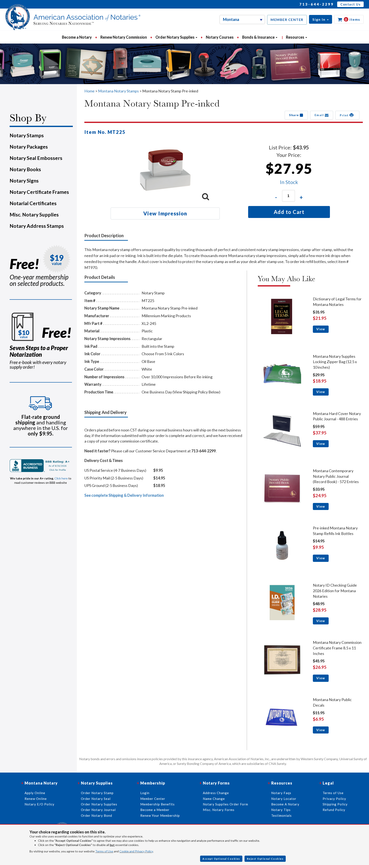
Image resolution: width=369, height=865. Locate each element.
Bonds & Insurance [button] (258, 37)
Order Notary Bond (96, 815)
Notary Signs (24, 181)
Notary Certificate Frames (39, 192)
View (320, 329)
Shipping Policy (335, 804)
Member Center (152, 799)
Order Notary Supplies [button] (175, 37)
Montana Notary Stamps (118, 91)
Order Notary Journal (98, 810)
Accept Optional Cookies (221, 858)
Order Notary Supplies (99, 804)
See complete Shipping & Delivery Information (124, 495)
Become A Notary (285, 804)
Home (89, 91)
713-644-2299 (316, 4)
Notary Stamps (27, 135)
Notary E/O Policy (39, 804)
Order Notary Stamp (97, 793)
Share (294, 115)
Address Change (216, 793)
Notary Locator (283, 799)
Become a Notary (77, 37)
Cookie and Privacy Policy (136, 851)
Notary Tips (281, 810)
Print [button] (345, 115)
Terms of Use (104, 851)
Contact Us (350, 4)
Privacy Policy (334, 799)
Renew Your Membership (160, 815)
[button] (320, 19)
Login (144, 793)
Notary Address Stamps (37, 226)
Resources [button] (295, 37)
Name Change (214, 799)
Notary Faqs (281, 793)
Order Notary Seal (96, 799)
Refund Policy (334, 810)
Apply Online (35, 793)
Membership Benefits (157, 804)
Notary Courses (220, 37)
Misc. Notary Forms (218, 810)
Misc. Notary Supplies (34, 215)
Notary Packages (29, 147)
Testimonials (281, 815)
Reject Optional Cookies (265, 858)
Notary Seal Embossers (36, 158)
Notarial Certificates (33, 203)
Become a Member (155, 810)
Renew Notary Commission (123, 37)
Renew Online (36, 799)
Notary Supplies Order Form (225, 804)
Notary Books (25, 169)
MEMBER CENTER (287, 20)
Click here (61, 478)
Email (320, 115)
